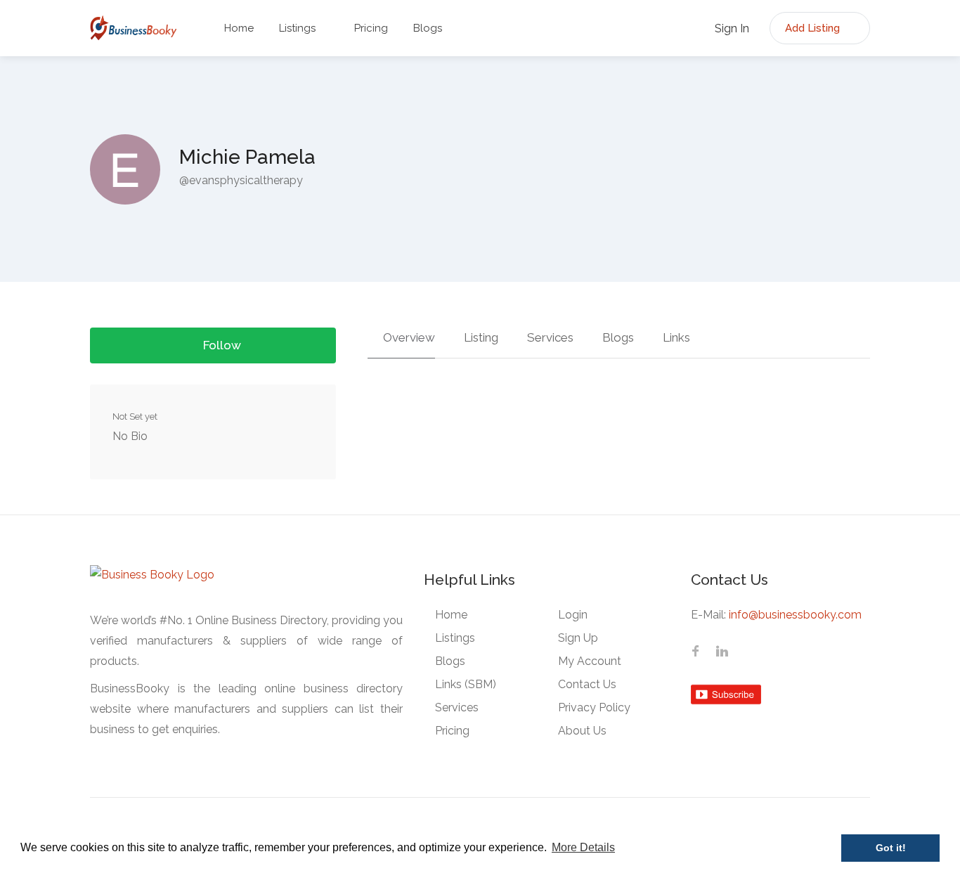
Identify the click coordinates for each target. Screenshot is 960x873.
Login (573, 614)
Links (675, 337)
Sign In (730, 28)
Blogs (427, 28)
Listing (479, 337)
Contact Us (587, 684)
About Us (582, 730)
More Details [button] (583, 847)
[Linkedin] (721, 652)
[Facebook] (695, 652)
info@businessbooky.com (795, 614)
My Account (589, 661)
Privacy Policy (594, 707)
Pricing (371, 28)
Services (548, 337)
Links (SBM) (465, 684)
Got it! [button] (891, 847)
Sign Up (578, 638)
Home (239, 28)
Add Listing (814, 28)
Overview (407, 337)
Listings (297, 28)
